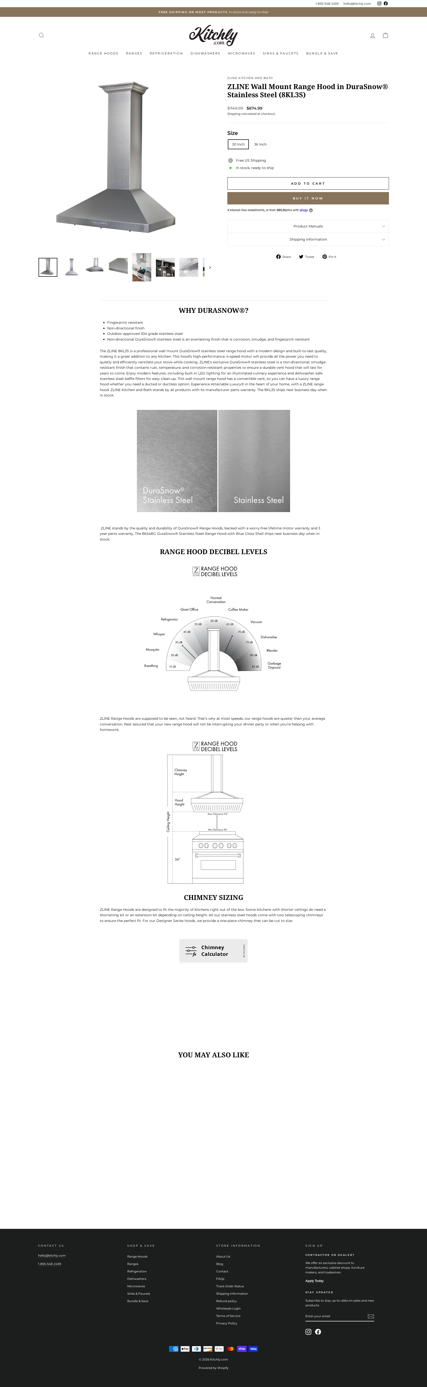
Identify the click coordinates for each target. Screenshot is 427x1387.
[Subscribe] (371, 1316)
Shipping (233, 114)
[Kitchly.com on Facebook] (318, 1332)
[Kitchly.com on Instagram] (308, 1332)
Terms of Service (228, 1316)
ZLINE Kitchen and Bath (250, 78)
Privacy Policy (226, 1323)
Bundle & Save (322, 53)
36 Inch (260, 144)
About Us (223, 1256)
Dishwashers (205, 53)
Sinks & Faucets (281, 53)
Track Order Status (230, 1286)
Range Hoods (103, 53)
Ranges (134, 53)
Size (232, 133)
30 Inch (238, 144)
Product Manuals (308, 226)
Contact (222, 1271)
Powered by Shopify (214, 1368)
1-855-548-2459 (327, 3)
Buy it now (308, 198)
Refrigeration (166, 53)
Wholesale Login (228, 1308)
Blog (219, 1264)
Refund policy (226, 1301)
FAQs (220, 1279)
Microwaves (242, 53)
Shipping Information (308, 239)
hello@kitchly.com (357, 3)
